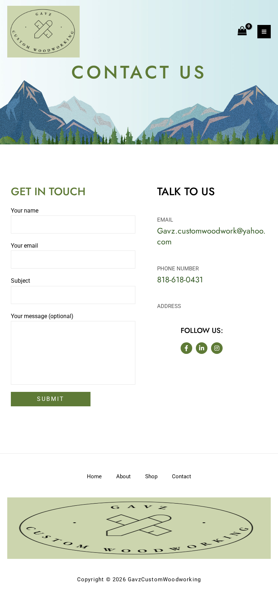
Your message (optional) (42, 316)
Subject (20, 280)
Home (94, 476)
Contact (181, 476)
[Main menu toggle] (264, 31)
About (123, 476)
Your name (24, 210)
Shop (151, 476)
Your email (24, 245)
